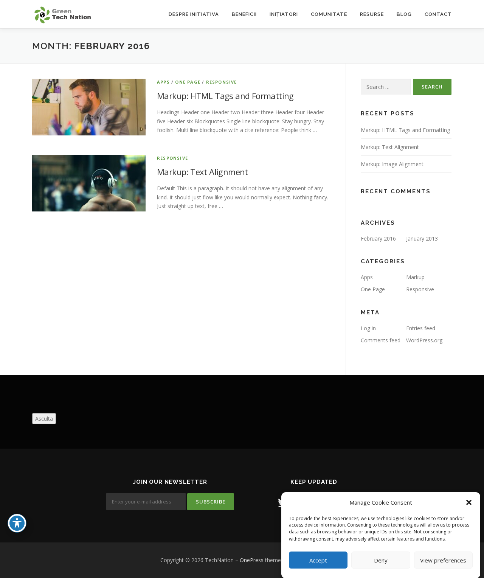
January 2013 (422, 238)
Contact (438, 14)
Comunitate (329, 14)
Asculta (44, 418)
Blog (404, 14)
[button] (469, 502)
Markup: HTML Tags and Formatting (225, 95)
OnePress (252, 560)
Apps (163, 82)
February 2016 (378, 238)
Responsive (221, 82)
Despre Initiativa (194, 14)
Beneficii (244, 14)
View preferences (443, 560)
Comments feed (380, 340)
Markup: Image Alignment (392, 164)
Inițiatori (284, 14)
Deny (381, 560)
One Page (187, 82)
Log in (368, 328)
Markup (415, 277)
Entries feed (420, 328)
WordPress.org (424, 340)
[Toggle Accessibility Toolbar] (17, 523)
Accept (318, 560)
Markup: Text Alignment (202, 171)
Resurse (372, 14)
